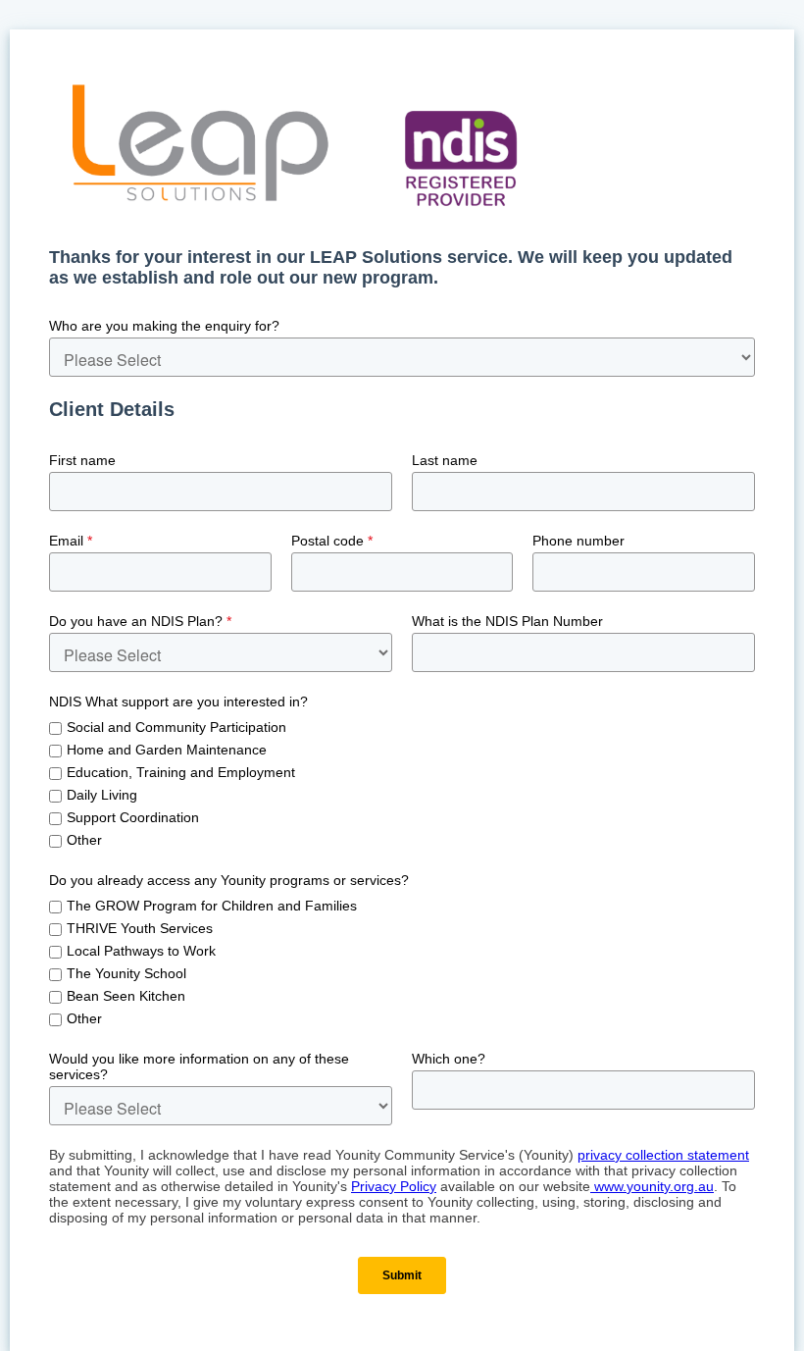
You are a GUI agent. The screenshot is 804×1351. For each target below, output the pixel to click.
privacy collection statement (663, 1155)
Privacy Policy (393, 1186)
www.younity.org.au (652, 1186)
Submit (402, 1275)
